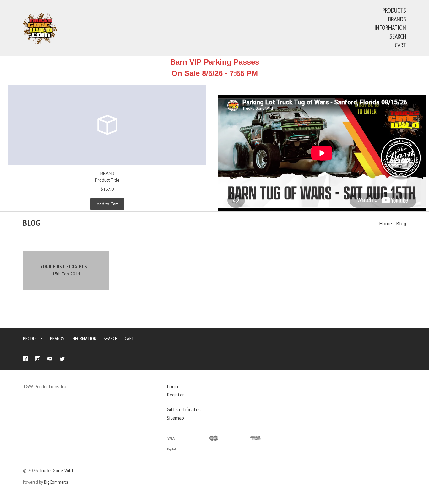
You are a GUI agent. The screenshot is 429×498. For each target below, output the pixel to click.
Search (397, 36)
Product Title (107, 180)
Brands (397, 19)
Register (175, 394)
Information (390, 28)
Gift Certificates (184, 409)
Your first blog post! (66, 266)
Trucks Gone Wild (56, 471)
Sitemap (175, 418)
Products (394, 10)
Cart (400, 45)
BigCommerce (56, 482)
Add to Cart (107, 204)
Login (172, 386)
